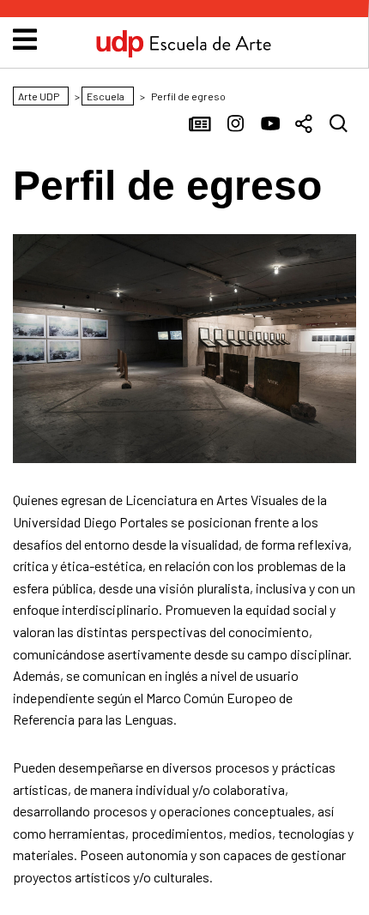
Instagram (236, 125)
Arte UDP (184, 54)
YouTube (270, 125)
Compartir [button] (304, 125)
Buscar (339, 125)
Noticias (201, 125)
